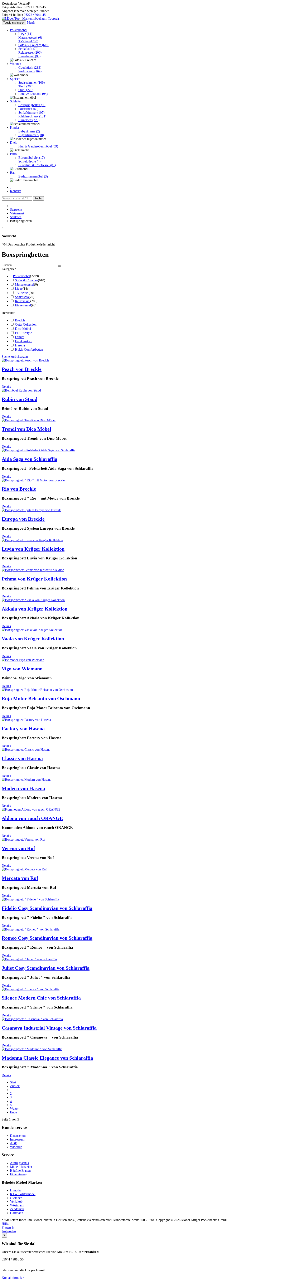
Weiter (14, 1108)
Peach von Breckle (22, 369)
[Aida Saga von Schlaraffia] (38, 450)
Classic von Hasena (22, 758)
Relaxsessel (30, 52)
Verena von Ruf (18, 848)
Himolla (15, 1190)
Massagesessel (30, 37)
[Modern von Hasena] (26, 779)
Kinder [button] (14, 127)
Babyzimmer (29, 131)
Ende (13, 1112)
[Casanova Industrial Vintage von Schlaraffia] (32, 1019)
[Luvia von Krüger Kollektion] (32, 540)
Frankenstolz (23, 341)
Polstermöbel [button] (18, 30)
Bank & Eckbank (33, 94)
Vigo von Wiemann (22, 668)
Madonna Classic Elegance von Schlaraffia (47, 1058)
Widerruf (16, 1147)
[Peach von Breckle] (25, 360)
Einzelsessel (29, 56)
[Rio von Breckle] (33, 480)
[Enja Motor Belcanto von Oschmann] (37, 689)
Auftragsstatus (19, 1163)
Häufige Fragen (20, 1170)
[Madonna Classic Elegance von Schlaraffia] (32, 1049)
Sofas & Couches (33, 45)
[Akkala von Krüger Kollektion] (33, 600)
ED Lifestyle (23, 333)
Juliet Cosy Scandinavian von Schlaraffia (46, 968)
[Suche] (59, 266)
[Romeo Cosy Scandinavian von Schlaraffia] (30, 929)
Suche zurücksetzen (15, 356)
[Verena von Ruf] (23, 839)
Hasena (20, 345)
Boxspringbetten (32, 105)
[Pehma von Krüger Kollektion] (33, 570)
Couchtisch (29, 67)
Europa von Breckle (23, 519)
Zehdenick (17, 1209)
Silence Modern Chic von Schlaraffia (41, 998)
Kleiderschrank (32, 116)
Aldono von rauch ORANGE (32, 818)
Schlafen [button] (15, 101)
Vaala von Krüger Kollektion (33, 638)
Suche (38, 198)
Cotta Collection (26, 324)
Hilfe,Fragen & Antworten (9, 1227)
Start (13, 1082)
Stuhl (25, 90)
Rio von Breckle (19, 489)
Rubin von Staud (19, 399)
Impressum (17, 1139)
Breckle (20, 320)
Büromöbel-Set (31, 157)
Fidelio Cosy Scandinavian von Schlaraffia (47, 908)
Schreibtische (29, 161)
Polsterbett (28, 109)
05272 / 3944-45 (35, 14)
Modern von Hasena (23, 788)
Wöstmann (17, 1205)
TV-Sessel (28, 41)
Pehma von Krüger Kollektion (34, 579)
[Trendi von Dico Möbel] (28, 420)
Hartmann (16, 1213)
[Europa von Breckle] (31, 510)
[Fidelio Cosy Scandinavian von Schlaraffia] (30, 899)
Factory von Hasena (23, 728)
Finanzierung (18, 1174)
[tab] (142, 269)
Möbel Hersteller (21, 1166)
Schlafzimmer (31, 112)
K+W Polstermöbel (22, 1194)
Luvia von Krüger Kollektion (33, 549)
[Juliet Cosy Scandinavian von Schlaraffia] (29, 959)
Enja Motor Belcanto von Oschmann (41, 698)
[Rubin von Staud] (21, 390)
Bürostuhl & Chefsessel (37, 165)
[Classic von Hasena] (26, 749)
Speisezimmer (31, 82)
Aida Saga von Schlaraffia (29, 459)
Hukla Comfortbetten (29, 349)
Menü (31, 22)
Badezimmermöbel (33, 176)
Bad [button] (12, 172)
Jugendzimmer (31, 135)
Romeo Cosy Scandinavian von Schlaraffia (47, 938)
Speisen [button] (15, 79)
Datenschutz (18, 1135)
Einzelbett (28, 120)
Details (6, 386)
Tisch (25, 86)
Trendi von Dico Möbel (26, 429)
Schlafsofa (28, 48)
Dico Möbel (23, 328)
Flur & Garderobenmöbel (38, 146)
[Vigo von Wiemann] (23, 660)
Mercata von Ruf (20, 878)
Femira (19, 337)
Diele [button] (13, 142)
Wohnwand (30, 71)
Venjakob (16, 1201)
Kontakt (15, 191)
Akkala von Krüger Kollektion (34, 609)
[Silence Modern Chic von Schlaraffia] (30, 989)
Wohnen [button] (15, 63)
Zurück (15, 1086)
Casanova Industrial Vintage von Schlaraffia (49, 1028)
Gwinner (16, 1198)
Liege (25, 33)
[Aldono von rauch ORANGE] (31, 809)
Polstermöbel (21, 276)
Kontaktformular (13, 1277)
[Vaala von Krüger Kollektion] (32, 630)
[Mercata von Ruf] (24, 869)
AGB (13, 1143)
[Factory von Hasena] (26, 719)
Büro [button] (13, 154)
